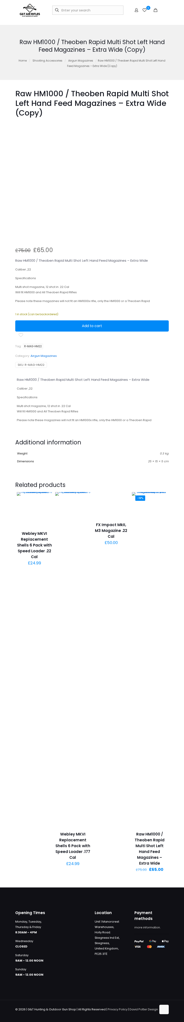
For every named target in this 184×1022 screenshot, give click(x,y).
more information (147, 927)
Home (23, 60)
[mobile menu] (163, 10)
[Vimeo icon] (148, 1014)
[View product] (46, 508)
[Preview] (46, 527)
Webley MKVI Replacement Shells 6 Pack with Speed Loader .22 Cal (34, 545)
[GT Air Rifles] (30, 10)
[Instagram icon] (153, 1014)
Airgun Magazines (80, 60)
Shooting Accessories (47, 60)
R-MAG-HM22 (33, 346)
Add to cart (92, 325)
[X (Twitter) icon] (143, 1014)
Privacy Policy (117, 1009)
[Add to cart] (46, 498)
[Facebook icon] (139, 1014)
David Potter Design (143, 1009)
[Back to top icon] (164, 1009)
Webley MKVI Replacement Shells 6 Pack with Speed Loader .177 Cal (72, 845)
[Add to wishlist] (46, 518)
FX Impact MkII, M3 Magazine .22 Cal (111, 530)
